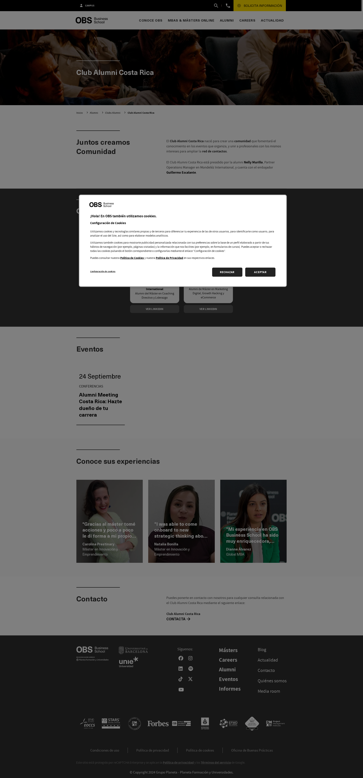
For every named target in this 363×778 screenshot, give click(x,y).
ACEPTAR (260, 272)
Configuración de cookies (103, 271)
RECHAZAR (227, 272)
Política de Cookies (132, 258)
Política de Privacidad (169, 258)
